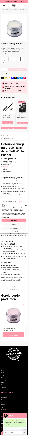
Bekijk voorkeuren (14, 228)
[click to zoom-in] (14, 27)
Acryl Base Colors (23, 9)
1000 (3, 62)
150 (10, 59)
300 (18, 59)
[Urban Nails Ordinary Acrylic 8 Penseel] (7, 107)
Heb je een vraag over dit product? (14, 128)
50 (6, 59)
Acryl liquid (19, 115)
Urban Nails (15, 289)
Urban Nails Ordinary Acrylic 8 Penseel (7, 116)
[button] (25, 205)
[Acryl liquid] (22, 107)
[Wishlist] (13, 102)
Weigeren (14, 224)
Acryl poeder (15, 9)
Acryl (10, 9)
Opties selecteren (22, 123)
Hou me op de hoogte (13, 335)
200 (14, 59)
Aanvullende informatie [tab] (7, 138)
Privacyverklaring (14, 231)
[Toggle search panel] (22, 5)
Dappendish (5, 166)
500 (22, 59)
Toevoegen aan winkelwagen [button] (8, 122)
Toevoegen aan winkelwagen (17, 70)
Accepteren (14, 220)
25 (2, 59)
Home (2, 9)
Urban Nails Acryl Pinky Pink (9, 328)
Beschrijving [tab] (4, 135)
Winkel (6, 9)
